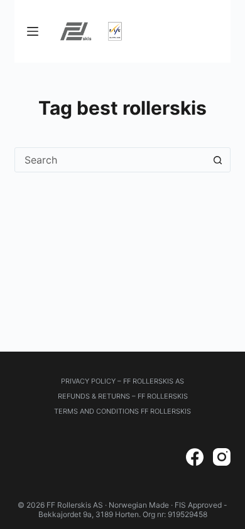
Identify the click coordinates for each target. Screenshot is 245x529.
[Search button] (218, 160)
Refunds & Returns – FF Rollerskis (123, 396)
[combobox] (110, 159)
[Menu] (32, 31)
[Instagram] (222, 457)
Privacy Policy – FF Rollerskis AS (122, 381)
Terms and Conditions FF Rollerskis (122, 411)
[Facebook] (195, 457)
